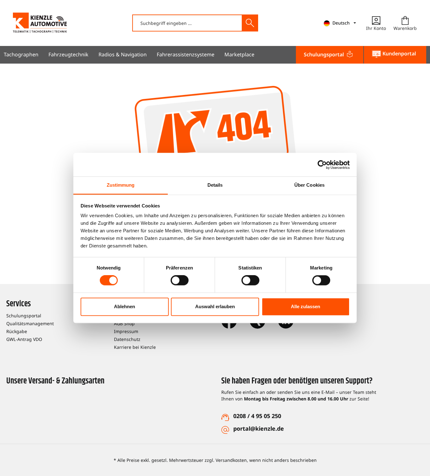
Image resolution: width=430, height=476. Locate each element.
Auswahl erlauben (215, 306)
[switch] (180, 280)
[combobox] (187, 23)
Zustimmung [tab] (121, 185)
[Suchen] (249, 23)
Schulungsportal (23, 316)
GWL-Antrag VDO (24, 339)
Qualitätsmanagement (30, 323)
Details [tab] (215, 185)
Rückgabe (16, 331)
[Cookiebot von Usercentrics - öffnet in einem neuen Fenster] (322, 164)
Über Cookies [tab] (309, 185)
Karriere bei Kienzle (135, 347)
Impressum (126, 331)
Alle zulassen (305, 306)
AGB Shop (124, 323)
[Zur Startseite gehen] (39, 23)
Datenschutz (127, 339)
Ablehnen (124, 306)
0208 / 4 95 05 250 (257, 416)
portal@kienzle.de (258, 428)
